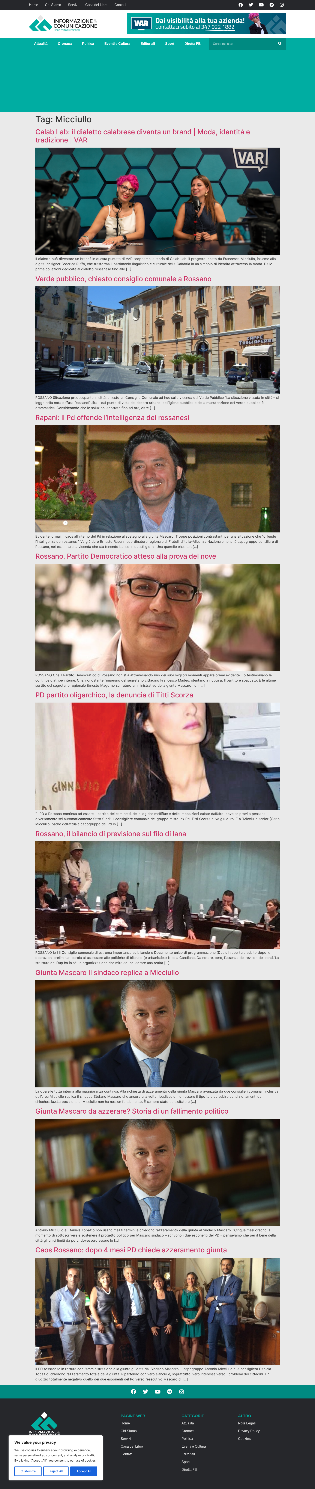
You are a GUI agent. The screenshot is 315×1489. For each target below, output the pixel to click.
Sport (169, 43)
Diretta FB (192, 43)
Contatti (120, 5)
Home (33, 5)
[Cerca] (280, 44)
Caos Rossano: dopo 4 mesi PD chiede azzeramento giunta (131, 1250)
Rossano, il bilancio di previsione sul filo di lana (110, 834)
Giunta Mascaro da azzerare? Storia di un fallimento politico (131, 1111)
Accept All (83, 1471)
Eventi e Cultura (117, 43)
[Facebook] (240, 5)
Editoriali (148, 43)
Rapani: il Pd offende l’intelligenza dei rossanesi (112, 417)
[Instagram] (282, 5)
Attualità (41, 43)
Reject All (56, 1471)
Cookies (244, 1439)
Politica (88, 43)
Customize (28, 1471)
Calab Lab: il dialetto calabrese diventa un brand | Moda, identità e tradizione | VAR (142, 136)
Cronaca (65, 43)
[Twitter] (251, 5)
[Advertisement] (157, 82)
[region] (56, 1457)
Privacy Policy (249, 1431)
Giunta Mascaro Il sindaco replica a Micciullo (107, 972)
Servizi (73, 5)
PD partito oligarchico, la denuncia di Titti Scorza (114, 695)
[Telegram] (271, 5)
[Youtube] (261, 5)
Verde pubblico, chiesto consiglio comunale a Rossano (123, 279)
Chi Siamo (53, 5)
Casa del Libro (96, 5)
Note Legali (247, 1423)
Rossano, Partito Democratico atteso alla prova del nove (125, 556)
